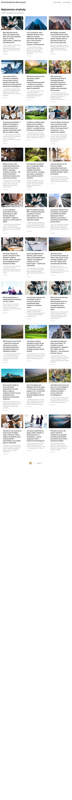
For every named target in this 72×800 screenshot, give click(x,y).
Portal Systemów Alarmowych (13, 2)
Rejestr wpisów (57, 2)
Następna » (39, 463)
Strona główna (67, 2)
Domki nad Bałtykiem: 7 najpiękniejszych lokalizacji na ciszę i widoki (12, 299)
